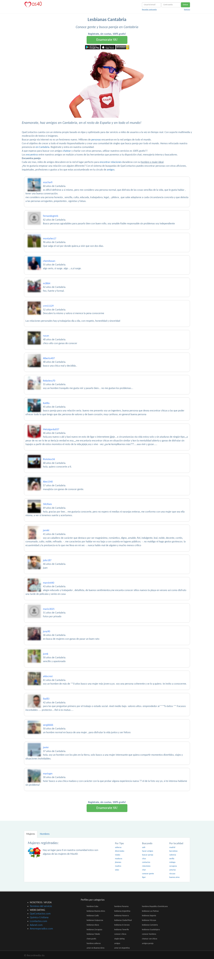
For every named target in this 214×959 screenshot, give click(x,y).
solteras (118, 847)
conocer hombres (149, 934)
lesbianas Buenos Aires (96, 911)
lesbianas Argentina (122, 911)
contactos (146, 862)
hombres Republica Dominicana (155, 906)
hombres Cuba (92, 906)
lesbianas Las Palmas (150, 911)
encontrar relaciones (111, 162)
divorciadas (119, 851)
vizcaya (172, 874)
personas (96, 139)
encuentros (32, 154)
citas (144, 859)
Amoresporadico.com (41, 928)
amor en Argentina (122, 948)
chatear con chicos (149, 939)
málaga (172, 862)
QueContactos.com (40, 913)
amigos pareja (147, 943)
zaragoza (173, 866)
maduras (118, 859)
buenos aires (174, 877)
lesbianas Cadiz (93, 916)
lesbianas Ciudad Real (123, 920)
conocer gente (148, 874)
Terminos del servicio (41, 906)
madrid (172, 847)
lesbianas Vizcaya (149, 920)
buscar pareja (147, 855)
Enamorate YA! (107, 40)
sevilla (171, 859)
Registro (187, 9)
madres (118, 866)
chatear (67, 151)
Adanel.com (36, 925)
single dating (119, 939)
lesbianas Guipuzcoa (95, 920)
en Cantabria (42, 147)
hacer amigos (147, 851)
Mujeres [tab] (30, 834)
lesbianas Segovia (149, 916)
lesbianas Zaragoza (94, 930)
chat (144, 870)
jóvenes (118, 862)
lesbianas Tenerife (121, 930)
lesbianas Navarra (121, 916)
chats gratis (91, 939)
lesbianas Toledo (93, 934)
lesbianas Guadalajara (151, 930)
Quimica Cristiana (39, 917)
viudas (117, 855)
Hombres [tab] (44, 834)
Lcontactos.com (38, 921)
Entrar (185, 5)
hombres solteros (94, 943)
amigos (110, 169)
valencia (172, 855)
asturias (172, 870)
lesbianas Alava (93, 925)
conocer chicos (120, 934)
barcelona (173, 851)
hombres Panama (121, 906)
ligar (144, 877)
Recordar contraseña (149, 9)
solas (117, 870)
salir (143, 847)
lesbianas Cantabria (150, 925)
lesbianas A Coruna (122, 925)
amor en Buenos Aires (95, 948)
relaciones (146, 866)
